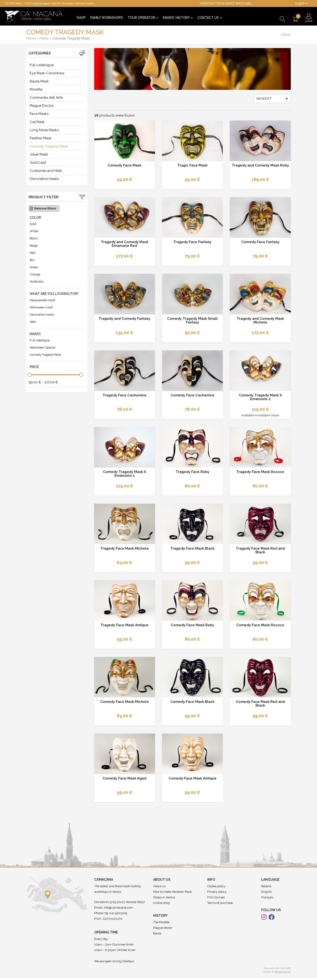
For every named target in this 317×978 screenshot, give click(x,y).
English (266, 891)
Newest (264, 99)
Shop (81, 18)
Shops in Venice (164, 897)
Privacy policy (216, 891)
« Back (285, 35)
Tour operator (143, 18)
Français (267, 897)
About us (159, 886)
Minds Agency (283, 971)
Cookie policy (216, 886)
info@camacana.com (118, 907)
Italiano (266, 886)
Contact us (209, 18)
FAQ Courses (216, 897)
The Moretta (161, 922)
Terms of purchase (220, 903)
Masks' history (178, 18)
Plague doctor (162, 927)
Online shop (161, 903)
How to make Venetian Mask (172, 891)
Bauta (157, 933)
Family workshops (106, 18)
